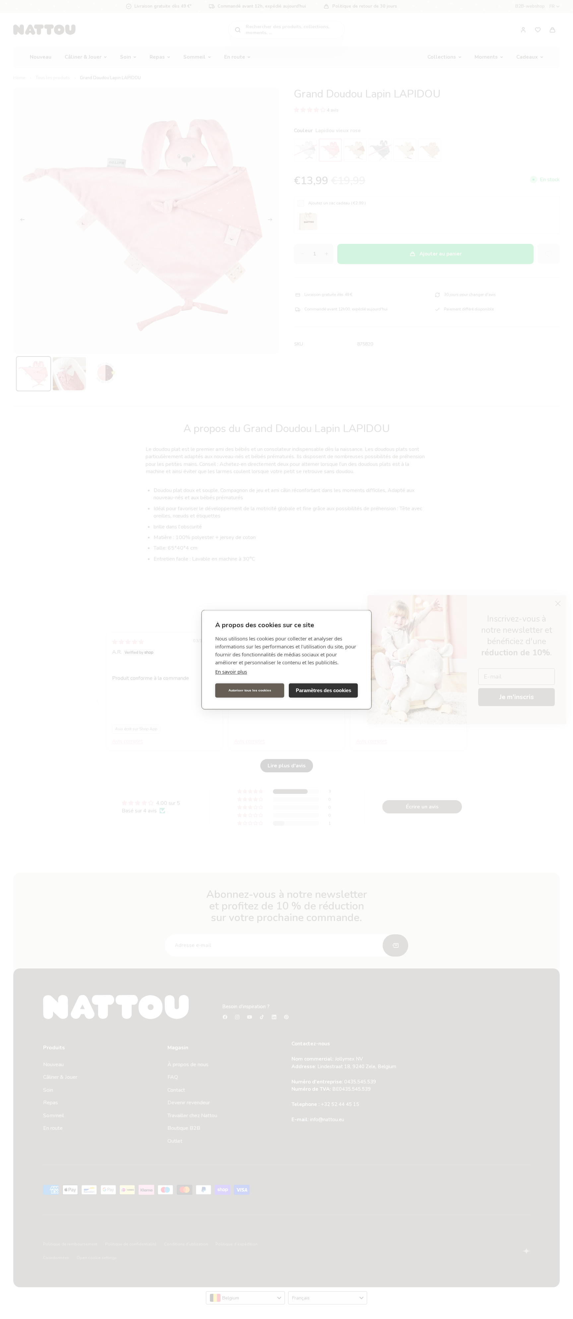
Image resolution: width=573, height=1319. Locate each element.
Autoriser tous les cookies (249, 690)
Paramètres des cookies (323, 690)
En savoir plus (231, 671)
